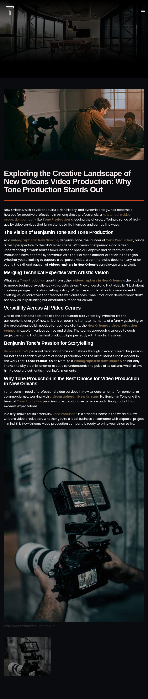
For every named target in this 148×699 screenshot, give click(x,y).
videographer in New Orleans (97, 361)
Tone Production (119, 240)
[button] (143, 10)
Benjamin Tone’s (16, 351)
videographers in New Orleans (97, 280)
